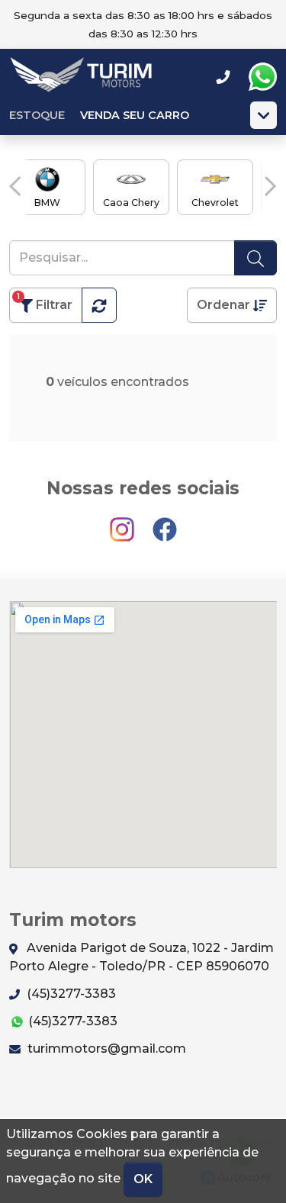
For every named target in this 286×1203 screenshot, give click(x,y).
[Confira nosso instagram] (123, 523)
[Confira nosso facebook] (165, 523)
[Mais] (263, 115)
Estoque (37, 115)
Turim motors (81, 76)
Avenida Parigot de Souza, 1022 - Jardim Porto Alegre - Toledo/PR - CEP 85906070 (141, 957)
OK (143, 1179)
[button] (15, 186)
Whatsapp (262, 77)
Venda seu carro (134, 115)
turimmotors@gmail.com (105, 1048)
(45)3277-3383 (70, 993)
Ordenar (225, 305)
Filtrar (44, 301)
